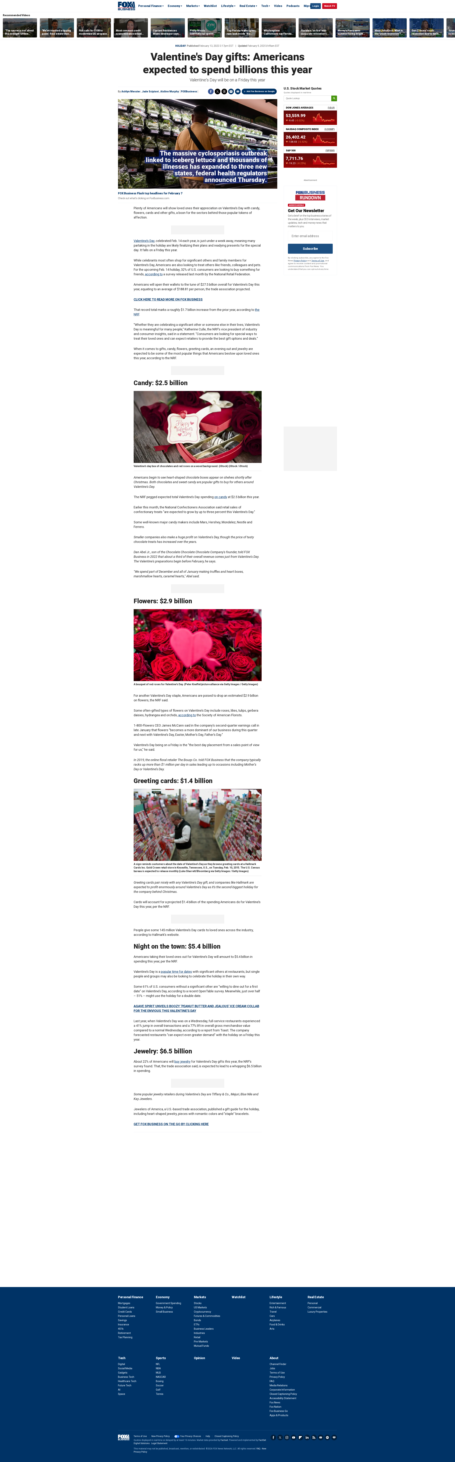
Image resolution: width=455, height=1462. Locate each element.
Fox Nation (275, 1406)
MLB (158, 1372)
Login (315, 6)
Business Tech (126, 1376)
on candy (220, 497)
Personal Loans (126, 1316)
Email (238, 91)
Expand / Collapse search (307, 6)
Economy (174, 6)
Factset (224, 1440)
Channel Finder (278, 1364)
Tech (264, 6)
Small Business (164, 1311)
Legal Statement (159, 1443)
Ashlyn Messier (130, 91)
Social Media (125, 1368)
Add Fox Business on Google (261, 91)
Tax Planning (125, 1337)
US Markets (200, 1307)
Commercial (314, 1307)
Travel (273, 1311)
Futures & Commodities (207, 1316)
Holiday (180, 45)
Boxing (160, 1381)
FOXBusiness (189, 91)
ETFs (196, 1324)
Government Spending (168, 1303)
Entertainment (278, 1303)
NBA (158, 1368)
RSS (314, 1437)
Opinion (199, 1358)
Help (208, 1436)
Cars (272, 1316)
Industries (199, 1333)
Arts (272, 1328)
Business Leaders (204, 1328)
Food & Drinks (277, 1324)
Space (121, 1394)
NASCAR (161, 1376)
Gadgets (122, 1372)
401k (121, 1328)
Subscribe (310, 248)
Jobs (272, 1368)
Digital (121, 1364)
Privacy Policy (300, 261)
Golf (158, 1389)
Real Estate (247, 6)
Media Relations (279, 1385)
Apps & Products (279, 1415)
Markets (192, 6)
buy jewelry (182, 1061)
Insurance (123, 1324)
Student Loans (126, 1307)
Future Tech (124, 1385)
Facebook (211, 91)
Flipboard (300, 1437)
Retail (197, 1337)
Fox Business (126, 5)
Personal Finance (150, 6)
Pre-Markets (201, 1341)
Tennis (159, 1394)
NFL (158, 1364)
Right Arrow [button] (448, 28)
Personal (313, 1303)
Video (278, 6)
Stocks (198, 1303)
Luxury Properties (317, 1311)
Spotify (327, 1437)
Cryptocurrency (202, 1311)
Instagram (287, 1437)
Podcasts (293, 6)
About (274, 1358)
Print (231, 91)
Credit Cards (125, 1311)
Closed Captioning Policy (283, 1394)
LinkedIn (307, 1437)
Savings (122, 1320)
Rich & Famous (278, 1307)
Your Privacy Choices (190, 1436)
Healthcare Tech (127, 1381)
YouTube (293, 1437)
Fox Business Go (279, 1411)
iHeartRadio (334, 1437)
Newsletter (320, 1437)
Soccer (160, 1385)
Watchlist (210, 6)
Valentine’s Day (144, 241)
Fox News (275, 1402)
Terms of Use (317, 261)
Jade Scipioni (150, 91)
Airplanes (275, 1320)
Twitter (217, 91)
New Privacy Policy (160, 1436)
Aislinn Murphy (169, 91)
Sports (161, 1358)
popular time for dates (176, 971)
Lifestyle (227, 6)
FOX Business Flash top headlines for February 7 (150, 193)
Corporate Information (282, 1389)
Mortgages (124, 1303)
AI (119, 1389)
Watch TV (329, 6)
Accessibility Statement (283, 1398)
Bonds (197, 1320)
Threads (224, 91)
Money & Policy (164, 1307)
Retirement (124, 1333)
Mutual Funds (201, 1345)
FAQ (272, 1381)
